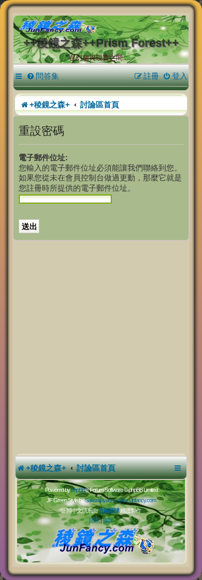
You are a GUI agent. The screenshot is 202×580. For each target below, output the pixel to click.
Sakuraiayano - (100, 500)
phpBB (78, 490)
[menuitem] (42, 76)
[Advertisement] (101, 347)
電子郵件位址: (43, 157)
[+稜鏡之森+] (103, 27)
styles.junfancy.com (136, 500)
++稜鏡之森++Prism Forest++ (101, 42)
